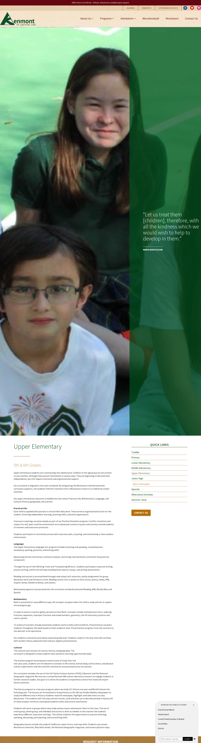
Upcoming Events (168, 8)
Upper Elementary (140, 473)
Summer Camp (138, 499)
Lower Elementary (140, 462)
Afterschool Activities (142, 494)
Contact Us (191, 18)
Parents (146, 8)
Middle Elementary (141, 468)
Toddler (135, 452)
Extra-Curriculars (141, 484)
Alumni (130, 8)
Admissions (127, 18)
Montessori (172, 18)
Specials (135, 489)
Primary (135, 457)
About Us (85, 18)
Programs (105, 18)
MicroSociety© (150, 18)
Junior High (137, 478)
